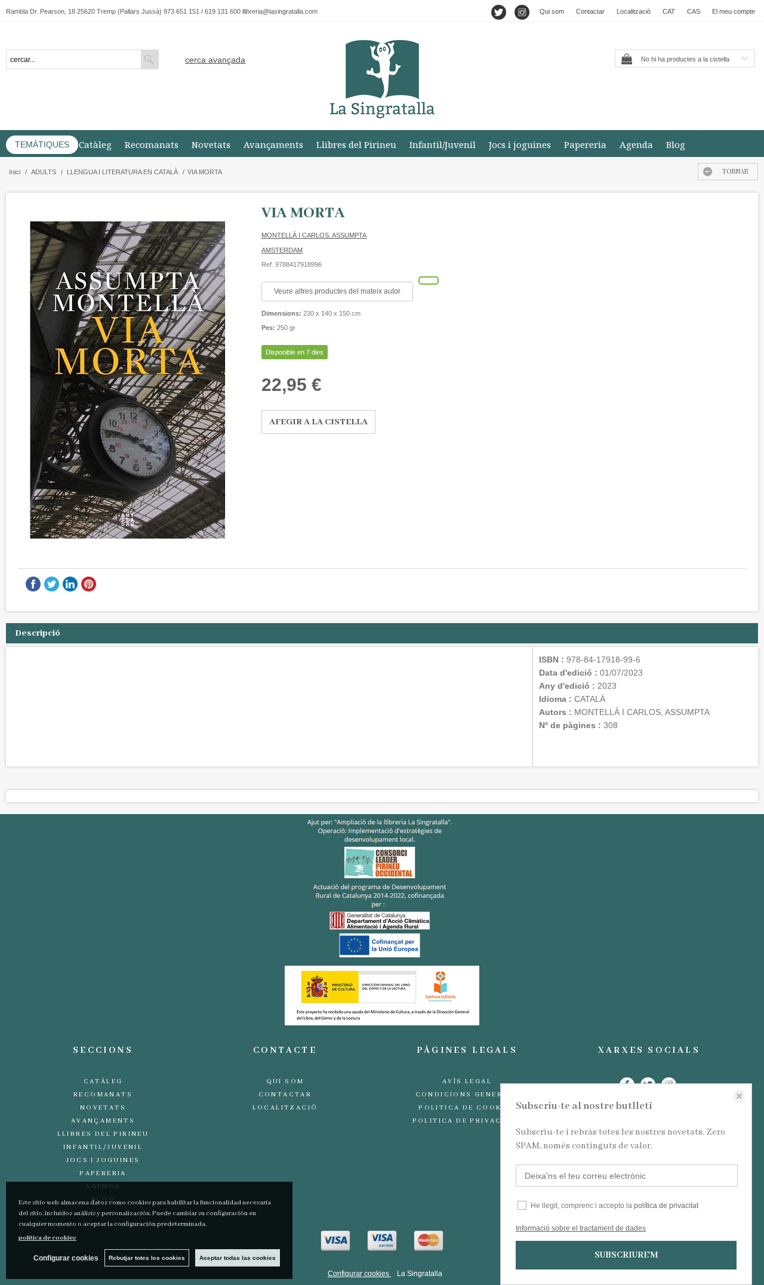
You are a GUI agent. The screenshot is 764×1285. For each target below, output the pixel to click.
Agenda (636, 144)
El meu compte (733, 11)
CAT (669, 11)
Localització (634, 11)
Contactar (590, 11)
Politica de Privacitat (467, 1121)
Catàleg (95, 144)
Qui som (552, 11)
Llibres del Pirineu (356, 144)
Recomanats (151, 144)
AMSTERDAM (282, 250)
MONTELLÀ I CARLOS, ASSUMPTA (313, 235)
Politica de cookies (467, 1108)
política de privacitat (666, 1205)
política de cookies (47, 1238)
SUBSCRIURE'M (626, 1255)
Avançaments (273, 144)
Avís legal (467, 1081)
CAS (693, 11)
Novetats (211, 144)
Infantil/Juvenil (442, 144)
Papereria (585, 144)
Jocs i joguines (520, 144)
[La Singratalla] (382, 79)
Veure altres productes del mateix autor (337, 291)
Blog (675, 144)
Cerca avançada (215, 59)
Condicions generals (467, 1094)
